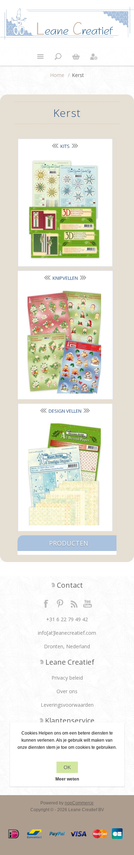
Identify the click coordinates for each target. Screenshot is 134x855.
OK (67, 767)
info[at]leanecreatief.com (67, 632)
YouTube (88, 603)
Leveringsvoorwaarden (67, 704)
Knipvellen (65, 278)
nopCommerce (79, 802)
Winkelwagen (76, 57)
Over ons (67, 691)
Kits (65, 146)
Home (57, 75)
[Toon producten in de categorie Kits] (64, 209)
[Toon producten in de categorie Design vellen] (64, 474)
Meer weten (67, 779)
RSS (74, 603)
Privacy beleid (67, 677)
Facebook (46, 603)
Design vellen (65, 411)
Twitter (60, 603)
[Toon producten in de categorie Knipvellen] (64, 342)
